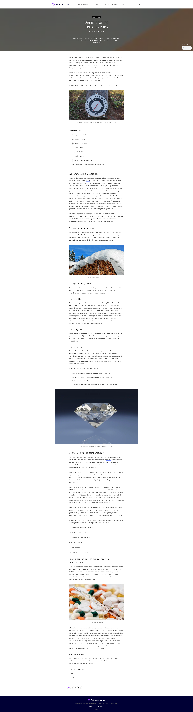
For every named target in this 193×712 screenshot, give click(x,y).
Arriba (97, 709)
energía (95, 188)
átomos (89, 235)
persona (82, 497)
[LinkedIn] (78, 687)
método (83, 490)
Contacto (92, 706)
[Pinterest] (81, 687)
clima (72, 677)
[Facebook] (73, 687)
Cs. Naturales (96, 17)
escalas (108, 460)
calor (88, 180)
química (92, 288)
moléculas (83, 351)
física (79, 288)
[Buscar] (140, 4)
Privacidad (101, 706)
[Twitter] (75, 687)
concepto (76, 183)
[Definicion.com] (61, 4)
